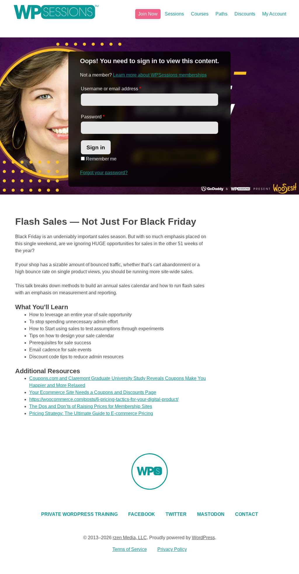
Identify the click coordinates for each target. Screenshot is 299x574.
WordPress (203, 537)
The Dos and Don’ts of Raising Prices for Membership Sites (90, 406)
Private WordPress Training (79, 514)
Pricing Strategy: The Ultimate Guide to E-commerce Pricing (91, 413)
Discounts (244, 13)
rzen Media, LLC (130, 537)
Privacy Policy (172, 549)
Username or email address (111, 88)
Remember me (101, 158)
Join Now (148, 13)
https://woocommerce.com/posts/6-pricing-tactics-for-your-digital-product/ (103, 399)
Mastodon (211, 514)
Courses (199, 13)
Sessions (174, 13)
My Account (274, 13)
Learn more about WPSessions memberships (160, 74)
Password (93, 116)
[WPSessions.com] (56, 12)
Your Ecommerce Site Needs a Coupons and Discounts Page (92, 392)
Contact (246, 514)
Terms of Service (129, 549)
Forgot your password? (104, 172)
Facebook (141, 514)
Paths (221, 13)
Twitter (176, 514)
